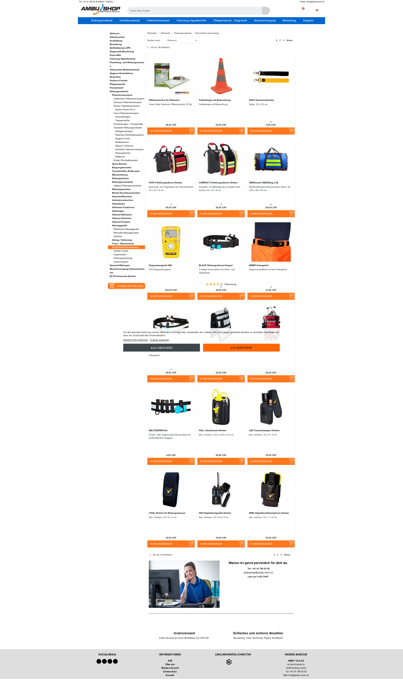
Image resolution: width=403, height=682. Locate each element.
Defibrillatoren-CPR (120, 48)
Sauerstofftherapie (120, 265)
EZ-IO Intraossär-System (123, 276)
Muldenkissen (122, 142)
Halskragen (118, 211)
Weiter (289, 40)
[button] (301, 10)
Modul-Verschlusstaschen (126, 193)
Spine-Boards (119, 164)
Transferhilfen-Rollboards (126, 171)
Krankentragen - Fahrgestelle (128, 124)
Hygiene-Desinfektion (121, 73)
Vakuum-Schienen (124, 145)
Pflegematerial (117, 84)
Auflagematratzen (124, 131)
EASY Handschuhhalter (261, 100)
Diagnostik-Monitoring (122, 51)
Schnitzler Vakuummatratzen (129, 149)
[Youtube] (104, 661)
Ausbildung (116, 40)
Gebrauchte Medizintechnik (124, 69)
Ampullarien (118, 203)
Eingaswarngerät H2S (160, 265)
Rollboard (120, 156)
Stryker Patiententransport (127, 106)
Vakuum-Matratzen (122, 214)
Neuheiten (115, 77)
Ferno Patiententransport (126, 113)
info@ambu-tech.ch (298, 675)
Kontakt (170, 675)
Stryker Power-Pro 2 (125, 109)
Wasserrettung (120, 174)
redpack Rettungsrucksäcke (127, 185)
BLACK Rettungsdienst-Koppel (216, 265)
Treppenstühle (122, 120)
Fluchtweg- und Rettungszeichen (127, 64)
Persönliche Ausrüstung (125, 247)
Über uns (170, 664)
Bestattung (116, 44)
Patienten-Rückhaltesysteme (129, 135)
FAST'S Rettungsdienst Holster (165, 182)
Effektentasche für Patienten (164, 100)
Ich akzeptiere (241, 347)
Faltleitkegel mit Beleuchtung (215, 100)
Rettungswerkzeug (123, 258)
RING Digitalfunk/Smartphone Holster (269, 513)
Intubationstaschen (122, 200)
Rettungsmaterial (119, 91)
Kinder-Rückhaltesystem (126, 160)
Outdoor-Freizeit (118, 80)
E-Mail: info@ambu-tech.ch (312, 1)
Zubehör (118, 236)
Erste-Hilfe (115, 55)
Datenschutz (170, 671)
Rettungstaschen (121, 189)
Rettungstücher (123, 153)
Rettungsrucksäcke (122, 182)
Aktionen (114, 33)
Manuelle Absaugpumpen (126, 232)
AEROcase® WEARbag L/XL (264, 182)
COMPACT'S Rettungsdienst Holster (218, 182)
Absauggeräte (119, 225)
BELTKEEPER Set (158, 430)
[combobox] (192, 11)
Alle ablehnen (162, 347)
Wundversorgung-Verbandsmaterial (127, 271)
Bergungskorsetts (121, 167)
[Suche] (266, 11)
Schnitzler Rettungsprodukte (128, 127)
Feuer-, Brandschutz (123, 243)
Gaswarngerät (121, 261)
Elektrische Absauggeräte (126, 229)
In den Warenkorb (161, 131)
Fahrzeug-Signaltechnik (122, 59)
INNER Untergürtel (259, 265)
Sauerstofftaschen (122, 196)
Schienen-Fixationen (123, 207)
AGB (170, 660)
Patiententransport (122, 95)
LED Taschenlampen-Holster (264, 430)
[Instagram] (110, 661)
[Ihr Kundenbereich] (291, 10)
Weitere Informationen (135, 339)
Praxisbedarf (116, 87)
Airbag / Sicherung (122, 240)
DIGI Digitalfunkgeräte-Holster (215, 513)
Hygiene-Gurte (122, 138)
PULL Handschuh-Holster (212, 430)
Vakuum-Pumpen (121, 222)
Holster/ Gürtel (121, 251)
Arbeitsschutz (117, 37)
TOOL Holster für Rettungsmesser (167, 513)
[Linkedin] (115, 661)
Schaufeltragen (122, 116)
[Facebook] (98, 661)
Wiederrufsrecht (170, 668)
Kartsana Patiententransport (128, 102)
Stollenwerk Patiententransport (129, 98)
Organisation (120, 254)
